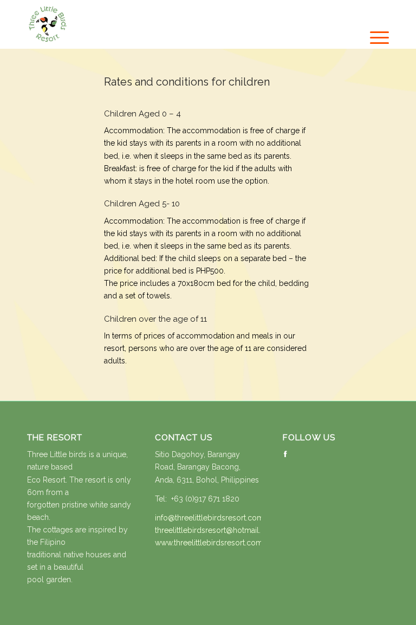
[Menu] (374, 38)
